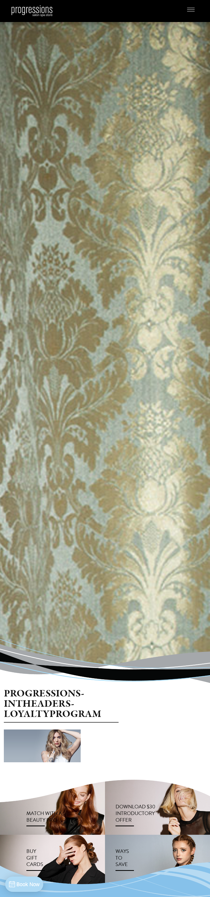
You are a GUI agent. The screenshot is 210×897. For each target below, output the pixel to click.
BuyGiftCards (34, 857)
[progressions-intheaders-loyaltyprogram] (42, 745)
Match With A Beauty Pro (44, 816)
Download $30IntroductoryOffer (135, 813)
